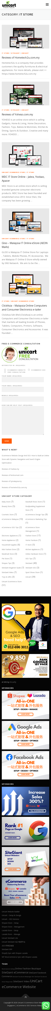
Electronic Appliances (10, 535)
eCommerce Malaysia (10, 519)
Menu (47, 4)
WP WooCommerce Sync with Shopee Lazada (19, 957)
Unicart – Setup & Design (11, 915)
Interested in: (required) (13, 365)
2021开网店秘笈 (8, 946)
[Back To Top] (25, 997)
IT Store (5, 53)
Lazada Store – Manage (11, 934)
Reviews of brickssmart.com (12, 475)
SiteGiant (15, 53)
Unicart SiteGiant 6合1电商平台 (13, 942)
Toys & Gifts (6, 577)
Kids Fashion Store (9, 549)
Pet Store (5, 558)
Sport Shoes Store (32, 572)
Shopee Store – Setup (10, 923)
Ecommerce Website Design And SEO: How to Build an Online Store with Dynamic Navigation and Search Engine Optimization (25, 459)
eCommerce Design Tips (35, 514)
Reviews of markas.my (10, 469)
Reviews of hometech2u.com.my (14, 487)
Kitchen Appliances (33, 549)
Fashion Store (31, 535)
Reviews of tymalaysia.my (12, 481)
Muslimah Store (8, 554)
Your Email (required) (12, 386)
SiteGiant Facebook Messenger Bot (23, 976)
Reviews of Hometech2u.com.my (20, 57)
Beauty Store (7, 506)
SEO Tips (29, 558)
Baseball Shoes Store (34, 502)
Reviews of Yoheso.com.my (17, 114)
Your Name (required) (12, 376)
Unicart (25, 53)
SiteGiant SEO (31, 568)
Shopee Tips (6, 563)
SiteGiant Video (7, 572)
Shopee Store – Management (13, 927)
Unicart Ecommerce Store (13, 172)
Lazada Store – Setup (10, 930)
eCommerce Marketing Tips (36, 519)
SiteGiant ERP (7, 949)
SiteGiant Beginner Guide (11, 568)
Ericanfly (13, 682)
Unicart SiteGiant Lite (10, 938)
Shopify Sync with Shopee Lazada (15, 953)
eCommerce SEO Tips (10, 527)
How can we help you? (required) (17, 405)
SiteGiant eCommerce (15, 972)
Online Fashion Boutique (28, 968)
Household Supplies (9, 545)
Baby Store (6, 502)
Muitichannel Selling (8, 969)
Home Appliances (8, 540)
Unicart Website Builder (11, 911)
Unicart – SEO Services (10, 919)
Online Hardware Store (34, 554)
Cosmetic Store (8, 514)
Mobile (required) (10, 395)
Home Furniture (32, 540)
